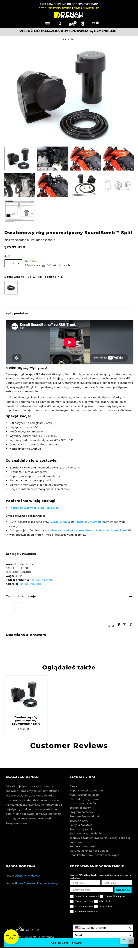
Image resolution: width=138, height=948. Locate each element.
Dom (65, 39)
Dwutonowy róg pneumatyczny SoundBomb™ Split (26, 720)
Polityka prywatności (83, 846)
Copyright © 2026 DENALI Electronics (30, 937)
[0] (72, 24)
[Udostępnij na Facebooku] (118, 625)
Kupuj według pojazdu (84, 794)
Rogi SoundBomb (41, 579)
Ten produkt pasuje (21, 596)
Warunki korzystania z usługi (89, 850)
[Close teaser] (20, 928)
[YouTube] (22, 930)
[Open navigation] (47, 23)
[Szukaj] (60, 23)
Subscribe (123, 890)
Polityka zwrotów (81, 825)
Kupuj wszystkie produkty (86, 790)
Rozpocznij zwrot (81, 829)
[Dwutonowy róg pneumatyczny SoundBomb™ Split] (26, 694)
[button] (11, 936)
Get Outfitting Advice (55, 8)
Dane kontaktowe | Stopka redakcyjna (94, 855)
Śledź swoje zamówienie (86, 833)
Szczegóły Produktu (21, 554)
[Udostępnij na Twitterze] (125, 625)
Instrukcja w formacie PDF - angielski (34, 507)
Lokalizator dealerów (83, 803)
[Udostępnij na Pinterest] (131, 625)
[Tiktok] (38, 930)
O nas (73, 786)
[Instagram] (33, 930)
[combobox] (103, 928)
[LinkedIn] (27, 930)
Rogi (73, 39)
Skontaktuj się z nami (84, 799)
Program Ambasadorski (85, 816)
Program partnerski (82, 812)
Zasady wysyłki (79, 820)
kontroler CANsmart (88, 521)
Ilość (7, 256)
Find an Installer (87, 8)
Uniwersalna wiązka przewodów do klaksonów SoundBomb (88, 530)
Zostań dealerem (80, 807)
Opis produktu (17, 313)
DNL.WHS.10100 (59, 521)
